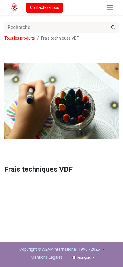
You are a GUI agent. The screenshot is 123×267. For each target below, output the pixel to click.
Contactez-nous (44, 7)
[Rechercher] (113, 27)
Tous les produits (19, 38)
